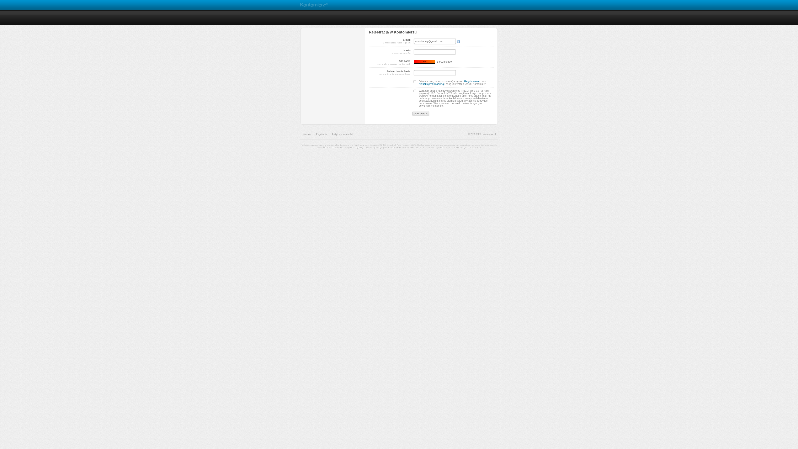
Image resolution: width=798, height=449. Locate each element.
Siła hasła (393, 62)
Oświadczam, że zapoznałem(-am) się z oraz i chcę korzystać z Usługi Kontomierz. (452, 82)
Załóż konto (421, 113)
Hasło (401, 51)
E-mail (396, 41)
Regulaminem (472, 81)
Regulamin (321, 134)
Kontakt (307, 134)
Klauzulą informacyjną (431, 84)
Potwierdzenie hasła (394, 72)
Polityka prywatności (342, 134)
